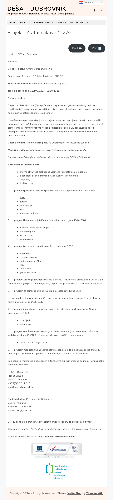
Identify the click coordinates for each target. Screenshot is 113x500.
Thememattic (94, 493)
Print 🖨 (77, 48)
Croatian (88, 2)
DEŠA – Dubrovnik (36, 9)
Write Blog (74, 493)
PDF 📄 (96, 48)
